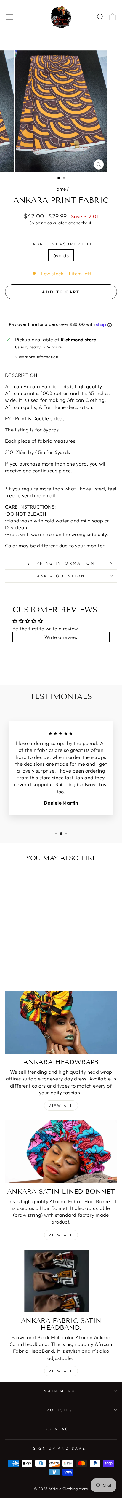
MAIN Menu (60, 1390)
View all (61, 1105)
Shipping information (61, 563)
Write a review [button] (61, 637)
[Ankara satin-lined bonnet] (61, 1151)
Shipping (37, 223)
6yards (61, 255)
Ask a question (61, 575)
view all (61, 1235)
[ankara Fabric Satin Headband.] (61, 1281)
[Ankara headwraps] (61, 1022)
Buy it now (61, 309)
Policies (59, 1410)
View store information (36, 356)
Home (59, 189)
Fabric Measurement (61, 244)
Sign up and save (59, 1448)
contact (59, 1429)
